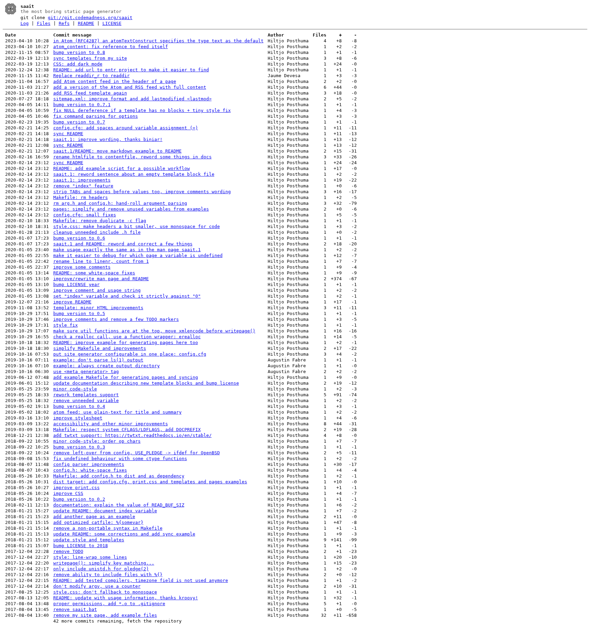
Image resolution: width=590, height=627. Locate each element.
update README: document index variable (105, 510)
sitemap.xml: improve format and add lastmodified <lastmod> (132, 98)
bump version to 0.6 (79, 238)
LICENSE (112, 23)
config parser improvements (88, 464)
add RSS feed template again (90, 93)
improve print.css (76, 487)
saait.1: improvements (82, 180)
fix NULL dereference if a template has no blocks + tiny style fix (142, 110)
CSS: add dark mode (77, 64)
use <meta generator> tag (86, 371)
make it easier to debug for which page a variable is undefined (138, 255)
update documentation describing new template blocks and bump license (146, 383)
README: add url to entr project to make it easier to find (131, 69)
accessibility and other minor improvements (110, 423)
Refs (64, 23)
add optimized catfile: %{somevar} (98, 522)
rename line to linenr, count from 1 (101, 261)
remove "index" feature (83, 185)
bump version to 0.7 (79, 122)
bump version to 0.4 (79, 406)
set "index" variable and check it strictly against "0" (127, 296)
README (86, 23)
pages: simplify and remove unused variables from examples (131, 209)
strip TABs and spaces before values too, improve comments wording (142, 191)
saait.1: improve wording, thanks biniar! (108, 139)
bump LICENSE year (76, 284)
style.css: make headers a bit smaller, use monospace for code (136, 226)
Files (44, 23)
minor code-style (75, 388)
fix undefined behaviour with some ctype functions (120, 458)
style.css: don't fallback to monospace (105, 592)
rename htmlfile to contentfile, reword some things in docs (132, 156)
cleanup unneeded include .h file (97, 232)
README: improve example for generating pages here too (125, 342)
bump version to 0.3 (79, 447)
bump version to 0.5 (79, 313)
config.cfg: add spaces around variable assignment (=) (125, 127)
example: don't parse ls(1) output (98, 359)
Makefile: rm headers (80, 197)
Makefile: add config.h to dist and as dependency (118, 476)
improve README (72, 301)
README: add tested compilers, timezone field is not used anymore (140, 580)
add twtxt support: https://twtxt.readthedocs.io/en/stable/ (132, 435)
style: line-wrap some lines (90, 557)
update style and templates (88, 539)
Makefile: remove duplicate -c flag (99, 220)
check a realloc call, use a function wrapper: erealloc (127, 336)
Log (24, 23)
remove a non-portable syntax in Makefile (108, 528)
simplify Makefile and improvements (99, 348)
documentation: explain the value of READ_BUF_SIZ (118, 505)
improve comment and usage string (97, 290)
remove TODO (68, 551)
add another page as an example (94, 516)
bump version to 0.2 (79, 499)
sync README (68, 133)
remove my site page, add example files (105, 615)
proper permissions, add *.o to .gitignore (109, 603)
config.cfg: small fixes (84, 214)
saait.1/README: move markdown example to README (117, 151)
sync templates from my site (90, 58)
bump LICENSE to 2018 (80, 545)
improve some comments (82, 267)
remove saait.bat (75, 609)
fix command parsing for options (95, 116)
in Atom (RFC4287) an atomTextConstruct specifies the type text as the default (158, 40)
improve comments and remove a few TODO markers (116, 319)
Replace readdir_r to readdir (91, 75)
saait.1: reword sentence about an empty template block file (133, 174)
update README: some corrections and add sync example (124, 534)
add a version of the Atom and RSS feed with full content (129, 87)
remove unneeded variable (86, 400)
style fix (65, 325)
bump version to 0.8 (79, 52)
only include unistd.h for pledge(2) (101, 568)
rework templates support (86, 394)
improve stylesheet (77, 418)
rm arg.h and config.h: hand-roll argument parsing (120, 203)
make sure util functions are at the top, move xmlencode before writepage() (154, 330)
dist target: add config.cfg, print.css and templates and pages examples (150, 481)
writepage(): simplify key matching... (103, 563)
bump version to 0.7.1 (82, 104)
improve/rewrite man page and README (101, 278)
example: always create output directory (106, 365)
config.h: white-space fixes (90, 470)
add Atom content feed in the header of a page (114, 81)
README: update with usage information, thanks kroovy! (125, 597)
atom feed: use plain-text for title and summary (117, 412)
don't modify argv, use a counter (97, 586)
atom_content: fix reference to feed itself (110, 46)
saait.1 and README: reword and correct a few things (123, 243)
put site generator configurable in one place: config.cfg (129, 354)
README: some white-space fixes (94, 272)
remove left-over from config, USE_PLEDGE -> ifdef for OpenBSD (136, 452)
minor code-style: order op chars (97, 441)
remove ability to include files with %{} (108, 574)
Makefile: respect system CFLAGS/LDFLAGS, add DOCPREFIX (127, 429)
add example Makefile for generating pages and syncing (125, 377)
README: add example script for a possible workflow (121, 168)
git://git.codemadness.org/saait (90, 17)
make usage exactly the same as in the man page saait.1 (127, 249)
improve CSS (68, 493)
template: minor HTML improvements (98, 307)
